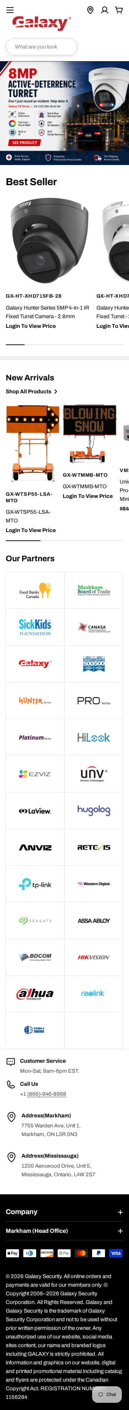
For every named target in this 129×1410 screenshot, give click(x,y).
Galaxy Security (43, 1276)
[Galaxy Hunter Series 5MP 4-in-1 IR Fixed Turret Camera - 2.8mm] (50, 241)
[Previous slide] (42, 153)
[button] (51, 153)
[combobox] (41, 46)
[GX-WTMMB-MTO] (90, 433)
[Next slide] (86, 153)
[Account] (104, 10)
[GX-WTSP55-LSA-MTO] (33, 443)
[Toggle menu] (10, 10)
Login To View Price (31, 326)
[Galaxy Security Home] (41, 23)
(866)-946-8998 (46, 1094)
